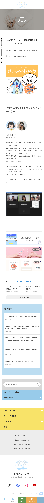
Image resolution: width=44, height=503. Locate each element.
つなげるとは (13, 501)
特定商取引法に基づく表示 (22, 440)
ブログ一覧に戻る (24, 297)
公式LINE (21, 501)
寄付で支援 (32, 501)
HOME (4, 501)
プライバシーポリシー (22, 436)
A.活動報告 (18, 44)
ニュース (7, 421)
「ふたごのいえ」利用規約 (22, 444)
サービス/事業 (10, 416)
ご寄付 (7, 427)
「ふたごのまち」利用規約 (22, 449)
